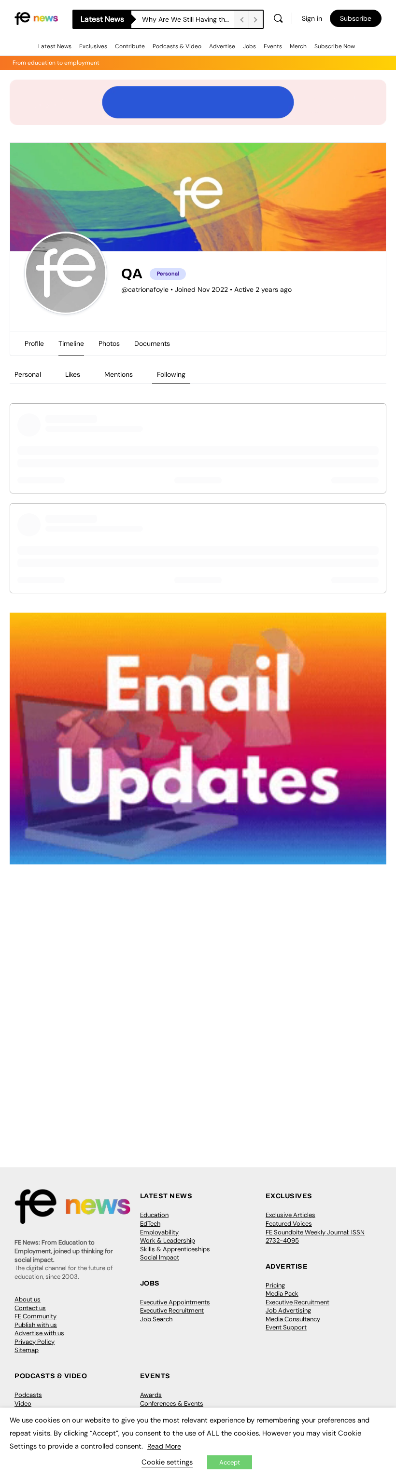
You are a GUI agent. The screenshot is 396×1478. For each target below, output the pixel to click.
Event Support (286, 1327)
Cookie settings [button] (167, 1462)
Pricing (275, 1285)
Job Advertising (288, 1310)
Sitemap (26, 1350)
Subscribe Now (334, 46)
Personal (27, 374)
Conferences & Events (171, 1403)
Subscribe (355, 18)
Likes (72, 374)
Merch (298, 46)
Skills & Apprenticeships (175, 1249)
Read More (164, 1446)
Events (273, 46)
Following (171, 374)
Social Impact (159, 1257)
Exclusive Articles (290, 1215)
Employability (159, 1232)
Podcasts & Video (177, 46)
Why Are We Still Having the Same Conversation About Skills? (188, 19)
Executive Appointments (175, 1302)
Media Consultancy (293, 1319)
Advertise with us (39, 1333)
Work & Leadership (167, 1240)
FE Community (35, 1316)
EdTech (150, 1223)
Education (154, 1215)
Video (22, 1403)
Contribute (130, 46)
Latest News (54, 46)
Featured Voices (289, 1223)
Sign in (312, 18)
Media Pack (282, 1293)
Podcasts (28, 1395)
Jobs (249, 46)
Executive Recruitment (172, 1310)
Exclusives (93, 46)
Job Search (156, 1319)
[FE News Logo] (36, 18)
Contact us (30, 1308)
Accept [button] (229, 1462)
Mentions (118, 374)
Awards (151, 1395)
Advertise (222, 46)
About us (27, 1299)
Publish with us (35, 1325)
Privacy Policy (34, 1342)
